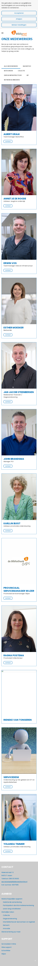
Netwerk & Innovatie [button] (12, 80)
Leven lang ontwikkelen (12, 909)
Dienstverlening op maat (10, 932)
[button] (2, 33)
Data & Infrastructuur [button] (13, 75)
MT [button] (28, 75)
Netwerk (6, 925)
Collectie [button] (21, 71)
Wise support (6, 947)
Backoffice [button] (27, 66)
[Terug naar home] (19, 33)
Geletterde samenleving (12, 902)
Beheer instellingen (19, 25)
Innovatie (6, 928)
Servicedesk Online (8, 944)
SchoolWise (5, 950)
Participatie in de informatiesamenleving (18, 905)
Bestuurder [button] (8, 71)
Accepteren (19, 13)
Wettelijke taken (7, 912)
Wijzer (3, 954)
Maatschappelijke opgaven (11, 899)
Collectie (6, 915)
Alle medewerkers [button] (11, 66)
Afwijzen (19, 19)
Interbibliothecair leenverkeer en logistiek (19, 922)
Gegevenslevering (10, 918)
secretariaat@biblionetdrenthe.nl (14, 882)
